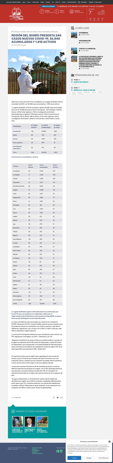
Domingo (74, 84)
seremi (42, 2)
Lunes (73, 92)
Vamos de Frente (81, 82)
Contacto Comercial (37, 453)
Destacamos (46, 31)
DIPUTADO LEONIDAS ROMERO (14, 2)
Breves (40, 31)
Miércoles (87, 92)
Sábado (74, 93)
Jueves (94, 92)
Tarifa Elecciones (48, 6)
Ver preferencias (103, 458)
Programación (35, 450)
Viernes (100, 92)
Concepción (35, 2)
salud (29, 2)
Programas (84, 2)
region (64, 2)
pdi (53, 2)
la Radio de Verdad (37, 448)
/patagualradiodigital (49, 11)
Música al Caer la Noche (84, 90)
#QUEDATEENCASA (71, 2)
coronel (48, 2)
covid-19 (58, 2)
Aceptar (74, 458)
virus (24, 2)
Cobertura (34, 449)
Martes (79, 92)
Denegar (88, 458)
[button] (109, 441)
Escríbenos (35, 452)
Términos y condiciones (95, 2)
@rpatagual (62, 11)
